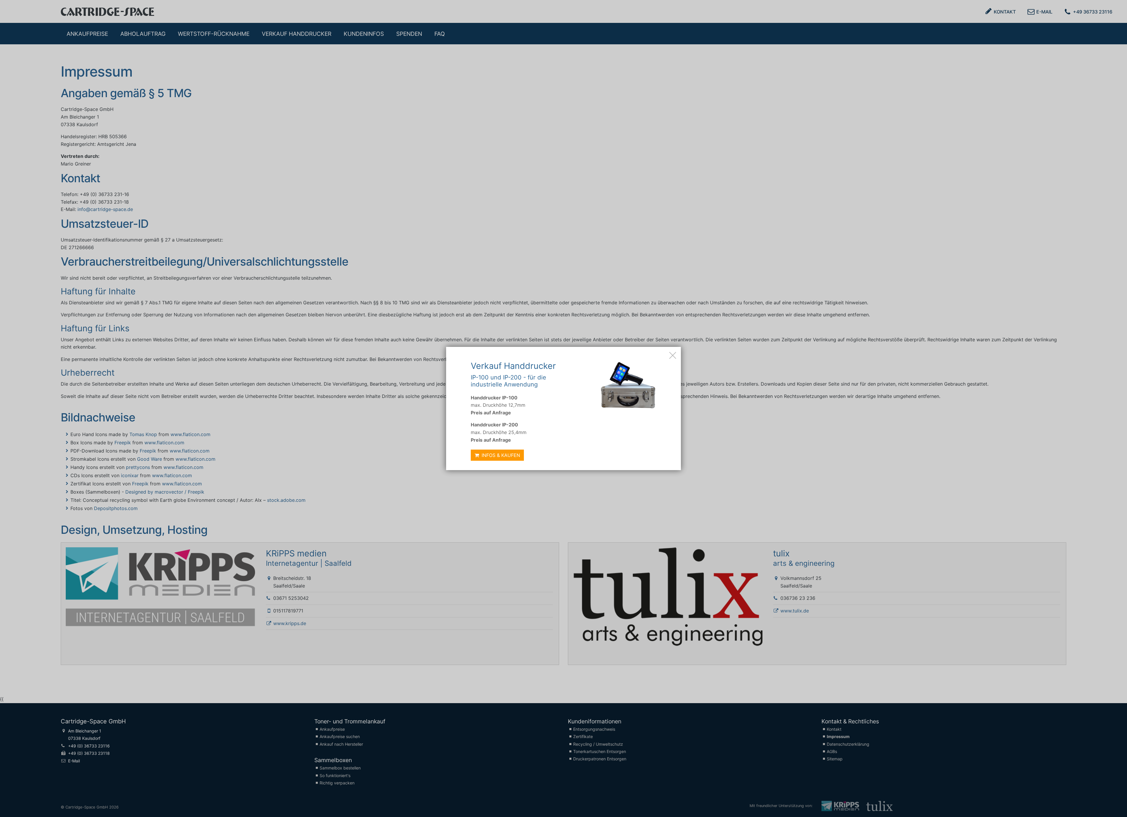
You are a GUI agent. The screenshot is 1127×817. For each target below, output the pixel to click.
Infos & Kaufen (500, 455)
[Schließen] (672, 355)
